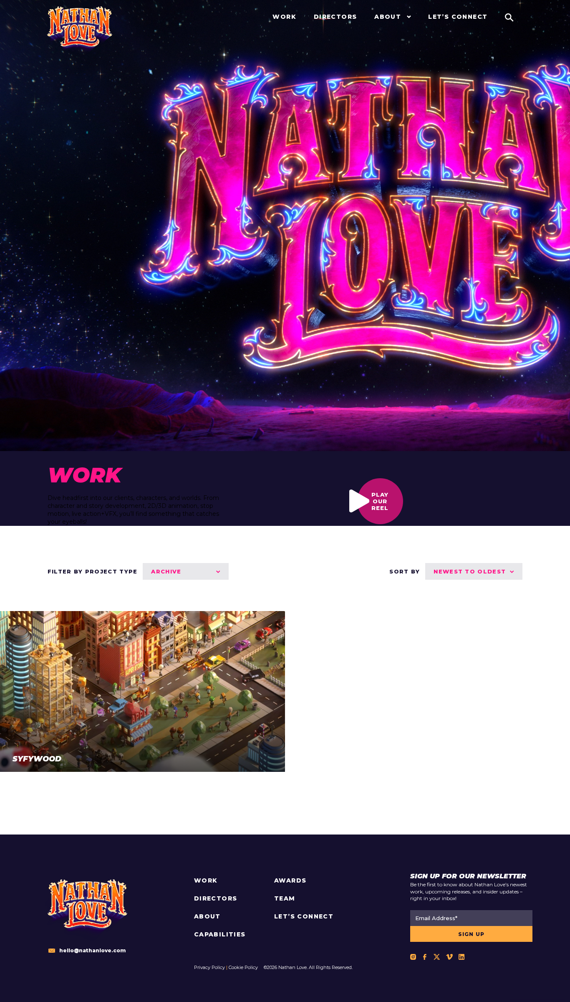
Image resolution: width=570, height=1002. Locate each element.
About (207, 916)
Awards (290, 880)
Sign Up (471, 934)
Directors (215, 898)
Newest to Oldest (470, 571)
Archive (166, 571)
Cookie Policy (243, 967)
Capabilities (220, 934)
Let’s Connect (303, 916)
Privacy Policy (209, 967)
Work (206, 880)
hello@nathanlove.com (92, 950)
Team (284, 898)
